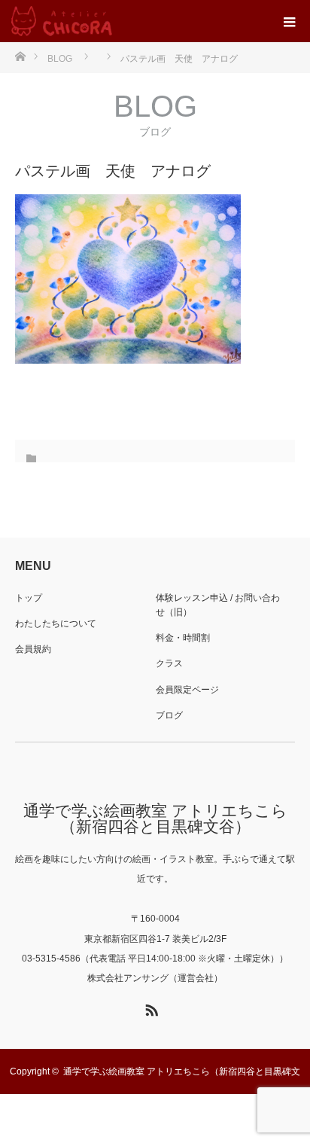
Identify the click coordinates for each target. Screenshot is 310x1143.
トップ (28, 598)
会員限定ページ (187, 689)
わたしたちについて (55, 623)
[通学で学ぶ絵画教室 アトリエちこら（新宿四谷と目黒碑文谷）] (61, 21)
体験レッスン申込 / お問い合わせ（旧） (218, 605)
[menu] (289, 21)
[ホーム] (20, 55)
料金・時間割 (183, 637)
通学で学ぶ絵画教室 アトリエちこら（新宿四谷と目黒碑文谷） (155, 818)
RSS (149, 1007)
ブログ (169, 715)
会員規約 (33, 649)
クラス (169, 663)
